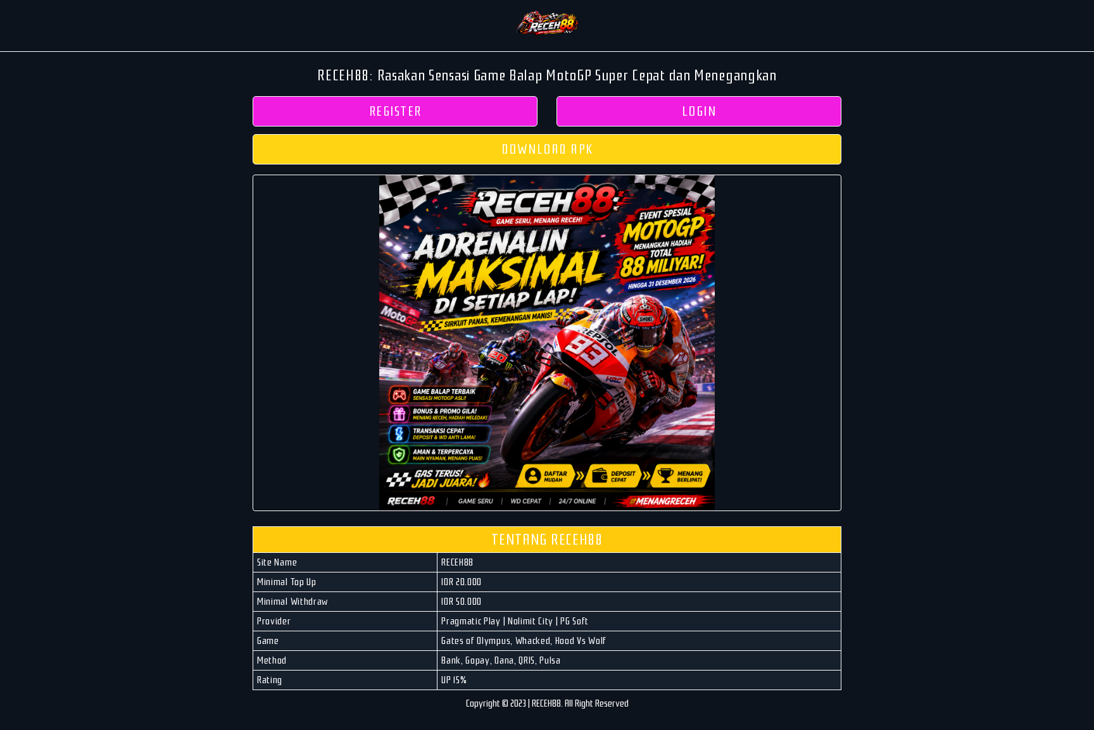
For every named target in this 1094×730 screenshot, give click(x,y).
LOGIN (699, 111)
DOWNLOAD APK (547, 149)
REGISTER (395, 111)
